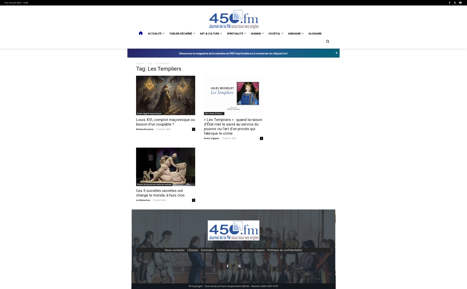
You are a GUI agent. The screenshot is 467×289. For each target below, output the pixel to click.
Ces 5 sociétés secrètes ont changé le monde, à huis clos (160, 192)
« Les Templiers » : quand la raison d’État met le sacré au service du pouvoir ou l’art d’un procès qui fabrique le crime (233, 126)
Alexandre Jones (145, 129)
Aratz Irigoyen (211, 138)
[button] (327, 41)
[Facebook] (449, 3)
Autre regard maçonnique (149, 113)
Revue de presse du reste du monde (154, 184)
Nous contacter (175, 250)
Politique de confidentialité (284, 250)
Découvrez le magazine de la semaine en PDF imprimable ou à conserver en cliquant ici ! (233, 53)
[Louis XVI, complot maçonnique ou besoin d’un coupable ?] (165, 95)
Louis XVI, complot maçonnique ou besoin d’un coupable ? (165, 121)
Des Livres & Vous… (214, 113)
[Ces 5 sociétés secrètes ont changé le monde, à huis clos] (165, 167)
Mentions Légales (253, 250)
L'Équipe (192, 250)
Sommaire (207, 250)
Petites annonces (228, 250)
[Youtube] (460, 3)
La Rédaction (143, 200)
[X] (455, 3)
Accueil (139, 63)
